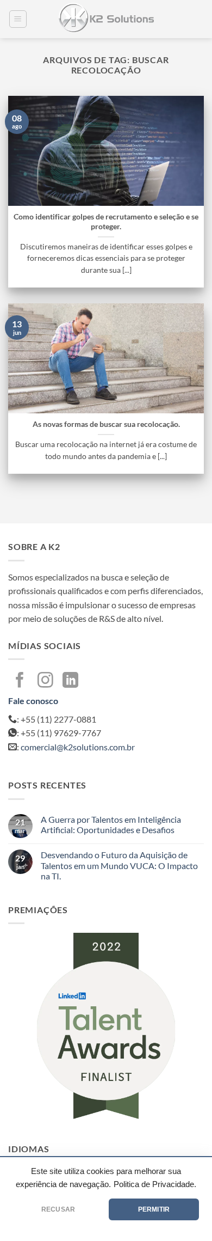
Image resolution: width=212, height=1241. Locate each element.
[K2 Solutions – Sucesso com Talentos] (106, 19)
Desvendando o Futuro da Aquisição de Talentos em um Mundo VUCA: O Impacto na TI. (119, 865)
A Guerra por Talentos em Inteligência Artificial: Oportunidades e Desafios (111, 824)
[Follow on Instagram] (45, 681)
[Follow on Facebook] (20, 681)
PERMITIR (154, 1209)
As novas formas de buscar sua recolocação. (106, 424)
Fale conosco (33, 700)
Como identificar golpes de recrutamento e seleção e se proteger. (106, 221)
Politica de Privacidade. (155, 1184)
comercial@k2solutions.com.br (78, 747)
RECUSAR (58, 1209)
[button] (18, 19)
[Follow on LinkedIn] (70, 681)
